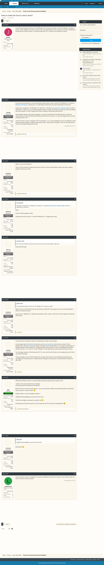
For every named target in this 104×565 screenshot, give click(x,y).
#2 (74, 100)
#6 (74, 299)
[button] (29, 3)
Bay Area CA (10, 404)
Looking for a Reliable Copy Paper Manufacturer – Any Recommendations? (92, 61)
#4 (74, 199)
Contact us (73, 559)
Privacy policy (89, 559)
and (22, 134)
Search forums (11, 7)
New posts (4, 7)
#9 (74, 435)
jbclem (4, 18)
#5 (74, 237)
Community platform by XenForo (52, 563)
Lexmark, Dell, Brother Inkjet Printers (92, 80)
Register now (96, 43)
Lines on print (86, 68)
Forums (15, 3)
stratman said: (20, 241)
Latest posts (86, 49)
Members (37, 3)
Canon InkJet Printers (88, 57)
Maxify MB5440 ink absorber (90, 52)
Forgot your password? (86, 35)
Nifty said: (19, 439)
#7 (74, 337)
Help (94, 559)
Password (82, 30)
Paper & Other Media (88, 65)
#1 (74, 25)
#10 (74, 473)
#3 (74, 161)
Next (7, 21)
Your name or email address (87, 25)
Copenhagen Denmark (10, 130)
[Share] (73, 25)
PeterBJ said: (20, 203)
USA (12, 189)
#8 (74, 377)
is (49, 477)
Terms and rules (80, 559)
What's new (25, 3)
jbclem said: (20, 303)
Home (6, 3)
